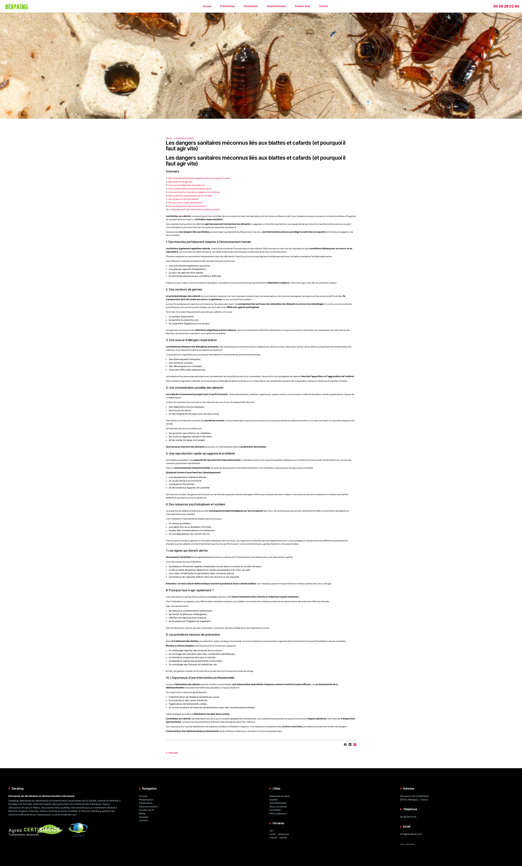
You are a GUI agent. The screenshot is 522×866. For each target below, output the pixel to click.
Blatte (142, 813)
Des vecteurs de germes (180, 181)
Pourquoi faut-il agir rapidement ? (186, 202)
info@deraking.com (411, 834)
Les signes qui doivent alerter (183, 199)
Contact (143, 820)
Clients (273, 799)
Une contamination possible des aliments (189, 188)
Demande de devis (279, 796)
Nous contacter (278, 806)
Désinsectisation (148, 806)
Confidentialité (277, 803)
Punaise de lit (146, 810)
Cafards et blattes (185, 138)
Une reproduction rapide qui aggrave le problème (194, 192)
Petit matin (410, 844)
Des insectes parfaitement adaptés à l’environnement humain (199, 178)
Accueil (143, 796)
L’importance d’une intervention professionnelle (194, 209)
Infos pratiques (277, 813)
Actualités (275, 810)
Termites (144, 817)
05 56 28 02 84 (408, 817)
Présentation (146, 799)
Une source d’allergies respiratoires (186, 185)
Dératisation (146, 803)
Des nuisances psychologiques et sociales (190, 195)
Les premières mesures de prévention (187, 206)
